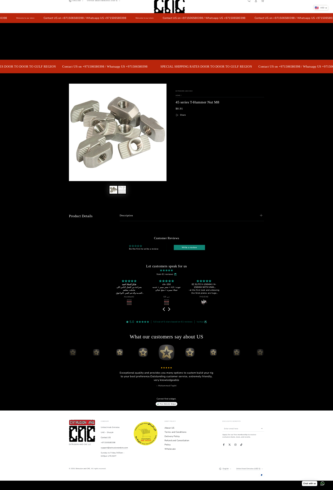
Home (178, 95)
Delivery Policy (172, 436)
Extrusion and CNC (184, 91)
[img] (166, 270)
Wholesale (170, 449)
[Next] (261, 352)
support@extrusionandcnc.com (114, 447)
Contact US (106, 437)
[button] (164, 309)
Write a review (189, 247)
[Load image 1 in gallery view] (113, 190)
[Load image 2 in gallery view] (122, 190)
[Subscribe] (262, 428)
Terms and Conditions (176, 432)
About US (169, 427)
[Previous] (71, 352)
